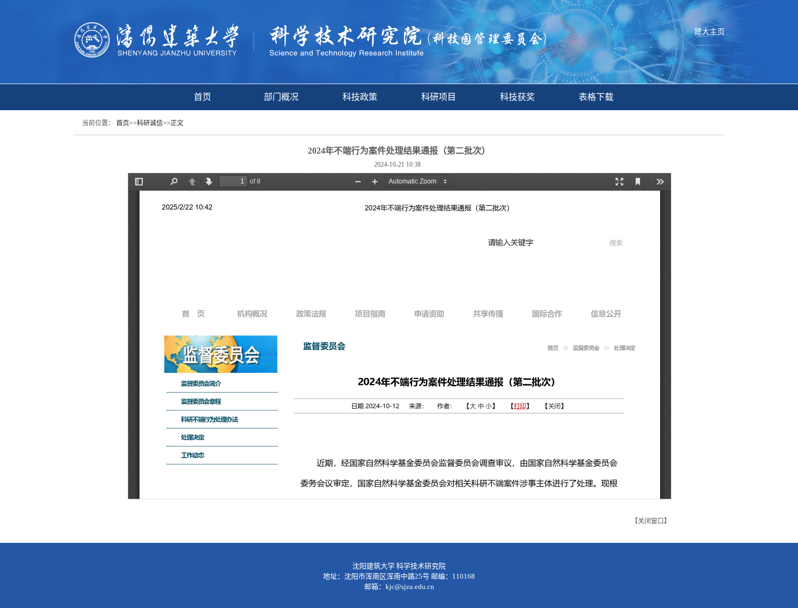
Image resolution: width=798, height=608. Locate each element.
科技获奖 (517, 97)
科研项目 (438, 97)
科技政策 (360, 97)
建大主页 (709, 32)
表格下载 (596, 97)
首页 (202, 97)
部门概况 (281, 97)
